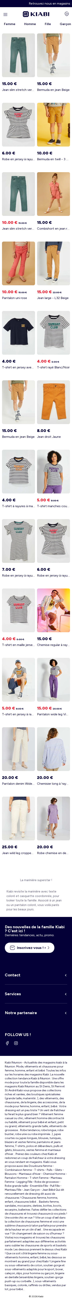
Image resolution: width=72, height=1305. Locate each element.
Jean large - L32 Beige (53, 298)
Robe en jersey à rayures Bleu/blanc (18, 159)
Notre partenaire (21, 1012)
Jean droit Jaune (49, 437)
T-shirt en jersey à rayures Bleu (18, 714)
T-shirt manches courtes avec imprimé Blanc (53, 506)
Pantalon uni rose (14, 298)
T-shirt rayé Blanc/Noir (53, 367)
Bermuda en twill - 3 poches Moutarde (53, 159)
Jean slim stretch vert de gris (18, 90)
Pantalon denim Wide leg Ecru (18, 784)
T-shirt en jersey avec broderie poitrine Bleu (18, 367)
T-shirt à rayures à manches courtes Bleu (18, 506)
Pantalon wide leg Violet (53, 714)
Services (13, 993)
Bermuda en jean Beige (53, 90)
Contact (12, 975)
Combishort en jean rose (53, 228)
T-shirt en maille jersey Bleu (18, 645)
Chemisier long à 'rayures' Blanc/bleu (53, 784)
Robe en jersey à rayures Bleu (18, 575)
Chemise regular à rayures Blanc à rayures (53, 645)
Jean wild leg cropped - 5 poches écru (18, 853)
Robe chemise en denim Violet (53, 853)
